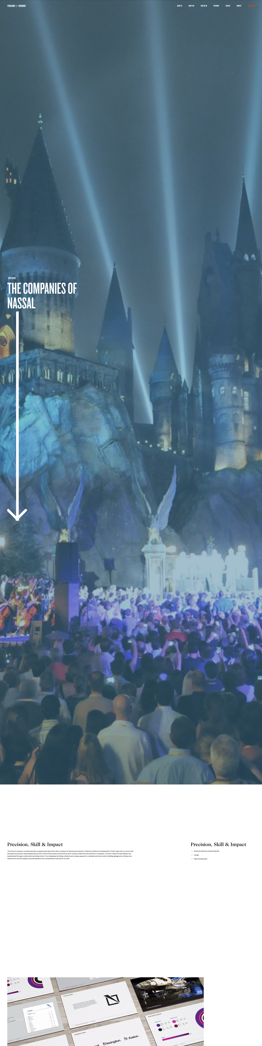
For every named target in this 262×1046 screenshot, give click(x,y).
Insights (239, 5)
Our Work (216, 5)
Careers (228, 5)
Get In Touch (251, 5)
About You (191, 5)
